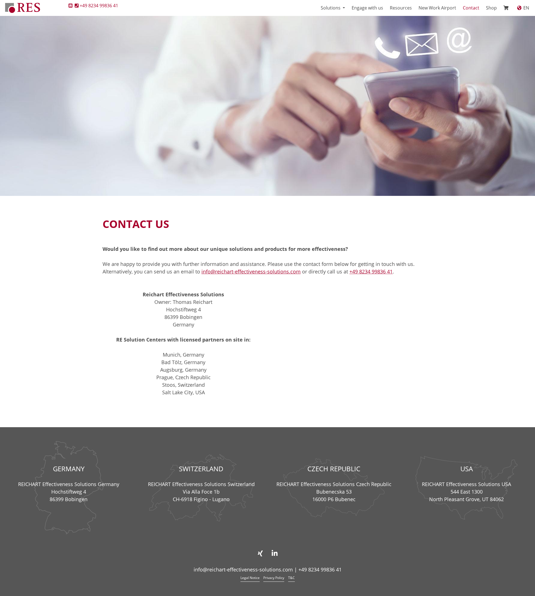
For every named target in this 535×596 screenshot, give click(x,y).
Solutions (331, 8)
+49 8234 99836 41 (99, 6)
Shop (491, 8)
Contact (471, 8)
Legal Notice (250, 577)
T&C (291, 577)
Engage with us (367, 8)
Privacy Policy (273, 577)
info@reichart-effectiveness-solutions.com (251, 271)
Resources (401, 8)
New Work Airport (437, 8)
